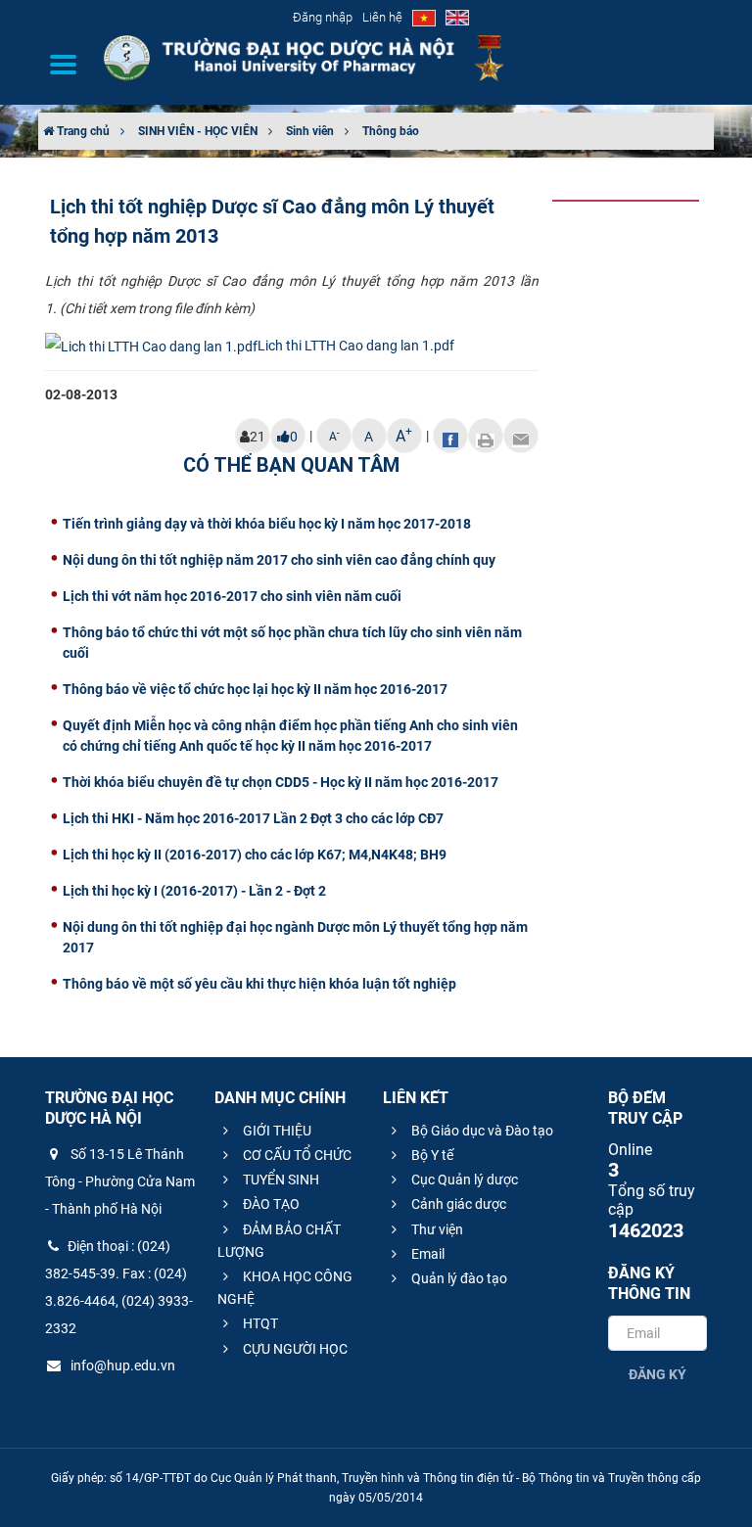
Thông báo (390, 131)
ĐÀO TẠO (270, 1204)
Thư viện (435, 1229)
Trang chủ (82, 131)
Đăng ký (657, 1374)
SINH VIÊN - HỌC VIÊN (198, 131)
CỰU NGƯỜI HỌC (294, 1349)
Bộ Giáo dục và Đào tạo (480, 1130)
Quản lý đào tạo (457, 1278)
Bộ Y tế (430, 1155)
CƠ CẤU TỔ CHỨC (296, 1155)
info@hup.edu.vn (121, 1365)
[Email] (521, 435)
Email (426, 1254)
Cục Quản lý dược (463, 1179)
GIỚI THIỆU (275, 1130)
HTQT (259, 1323)
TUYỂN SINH (279, 1179)
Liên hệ (382, 17)
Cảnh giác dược (457, 1204)
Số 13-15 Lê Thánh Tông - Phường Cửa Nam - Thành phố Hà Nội (120, 1181)
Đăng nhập (322, 17)
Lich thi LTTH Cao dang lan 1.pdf (356, 345)
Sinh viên (310, 131)
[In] (485, 435)
